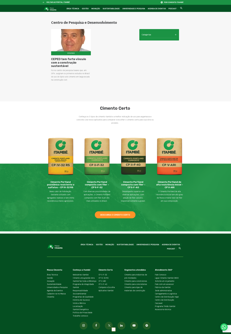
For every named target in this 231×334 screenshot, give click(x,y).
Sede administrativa (163, 290)
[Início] (173, 2)
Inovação (95, 9)
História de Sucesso (81, 300)
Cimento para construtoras (135, 281)
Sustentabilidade (111, 9)
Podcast (172, 9)
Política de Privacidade (82, 312)
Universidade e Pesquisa (133, 9)
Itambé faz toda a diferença (84, 281)
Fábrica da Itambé (162, 287)
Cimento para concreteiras (135, 284)
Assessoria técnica (163, 309)
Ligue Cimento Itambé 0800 (167, 278)
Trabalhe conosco (80, 316)
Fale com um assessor (164, 284)
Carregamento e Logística (166, 294)
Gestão (85, 9)
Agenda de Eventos (157, 9)
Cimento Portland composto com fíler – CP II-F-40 (133, 185)
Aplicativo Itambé (106, 290)
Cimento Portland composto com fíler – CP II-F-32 (97, 185)
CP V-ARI (102, 281)
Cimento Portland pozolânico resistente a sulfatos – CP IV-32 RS (60, 185)
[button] (43, 2)
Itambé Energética (81, 309)
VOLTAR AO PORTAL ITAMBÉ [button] (58, 2)
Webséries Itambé (81, 275)
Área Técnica (73, 9)
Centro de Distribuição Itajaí (167, 297)
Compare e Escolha (107, 287)
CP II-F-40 (103, 284)
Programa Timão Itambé (165, 306)
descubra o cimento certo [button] (115, 215)
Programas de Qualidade (83, 297)
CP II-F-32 (103, 275)
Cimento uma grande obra (84, 278)
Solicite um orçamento (164, 281)
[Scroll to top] (114, 329)
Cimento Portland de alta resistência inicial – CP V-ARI (169, 185)
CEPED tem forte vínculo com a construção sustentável (68, 62)
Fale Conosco (160, 275)
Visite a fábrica (79, 303)
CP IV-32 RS (104, 278)
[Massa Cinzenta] (49, 9)
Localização (78, 306)
